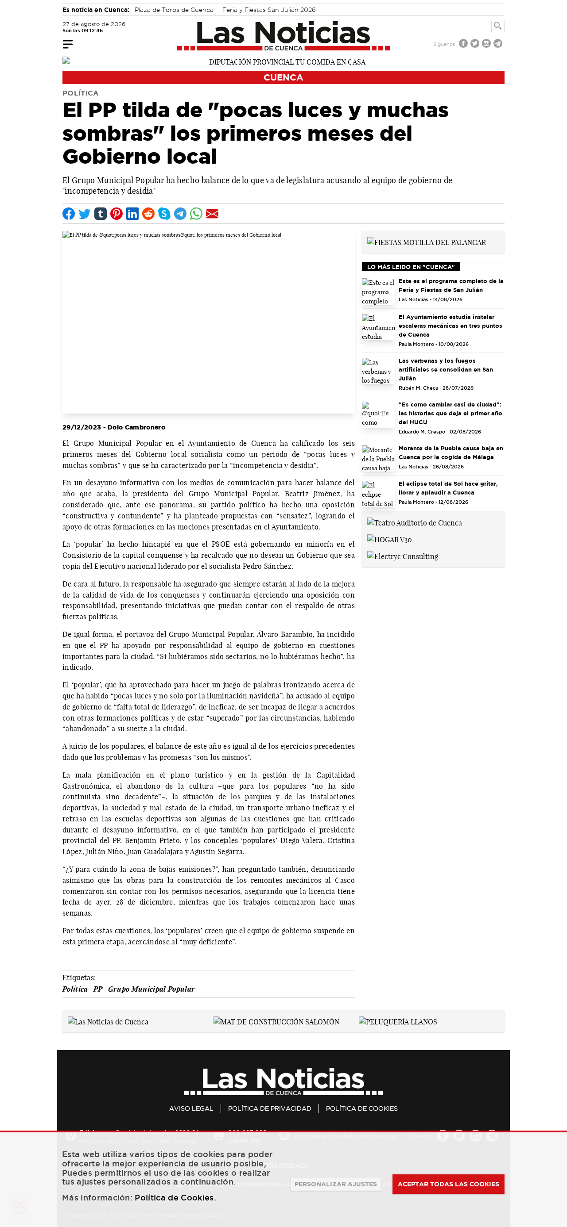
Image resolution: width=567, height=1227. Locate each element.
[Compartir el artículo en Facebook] (68, 213)
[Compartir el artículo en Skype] (164, 213)
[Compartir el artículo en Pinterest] (116, 213)
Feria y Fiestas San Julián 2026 (269, 10)
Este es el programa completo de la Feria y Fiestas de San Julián (451, 285)
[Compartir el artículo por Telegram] (180, 213)
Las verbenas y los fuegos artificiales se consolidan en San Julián (446, 369)
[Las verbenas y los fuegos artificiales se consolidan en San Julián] (378, 371)
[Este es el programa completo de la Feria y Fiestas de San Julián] (378, 291)
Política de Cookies (362, 1108)
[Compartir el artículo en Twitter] (84, 213)
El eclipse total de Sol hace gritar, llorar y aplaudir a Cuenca (448, 487)
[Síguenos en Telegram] (499, 44)
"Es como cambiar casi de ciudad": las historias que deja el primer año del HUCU (450, 413)
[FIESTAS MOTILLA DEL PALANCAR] (426, 241)
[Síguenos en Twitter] (476, 44)
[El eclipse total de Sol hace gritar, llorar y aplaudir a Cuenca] (378, 494)
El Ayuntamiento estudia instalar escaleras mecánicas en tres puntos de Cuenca (450, 325)
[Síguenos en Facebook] (464, 44)
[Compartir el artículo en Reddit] (148, 213)
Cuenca (283, 77)
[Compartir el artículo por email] (212, 213)
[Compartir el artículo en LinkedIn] (132, 213)
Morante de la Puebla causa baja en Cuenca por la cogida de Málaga (451, 452)
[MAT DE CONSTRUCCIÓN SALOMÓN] (276, 1020)
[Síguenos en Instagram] (487, 44)
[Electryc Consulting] (402, 555)
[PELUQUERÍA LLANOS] (398, 1020)
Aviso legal (191, 1108)
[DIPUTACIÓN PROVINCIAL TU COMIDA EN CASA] (283, 61)
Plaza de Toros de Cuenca (174, 10)
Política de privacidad (269, 1108)
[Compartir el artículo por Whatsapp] (196, 213)
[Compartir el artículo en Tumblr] (100, 213)
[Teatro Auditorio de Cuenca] (414, 522)
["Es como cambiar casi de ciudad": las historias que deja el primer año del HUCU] (378, 415)
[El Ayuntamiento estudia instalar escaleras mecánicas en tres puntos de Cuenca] (378, 327)
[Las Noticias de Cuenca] (283, 35)
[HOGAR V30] (389, 538)
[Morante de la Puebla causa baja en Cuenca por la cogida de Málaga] (378, 458)
